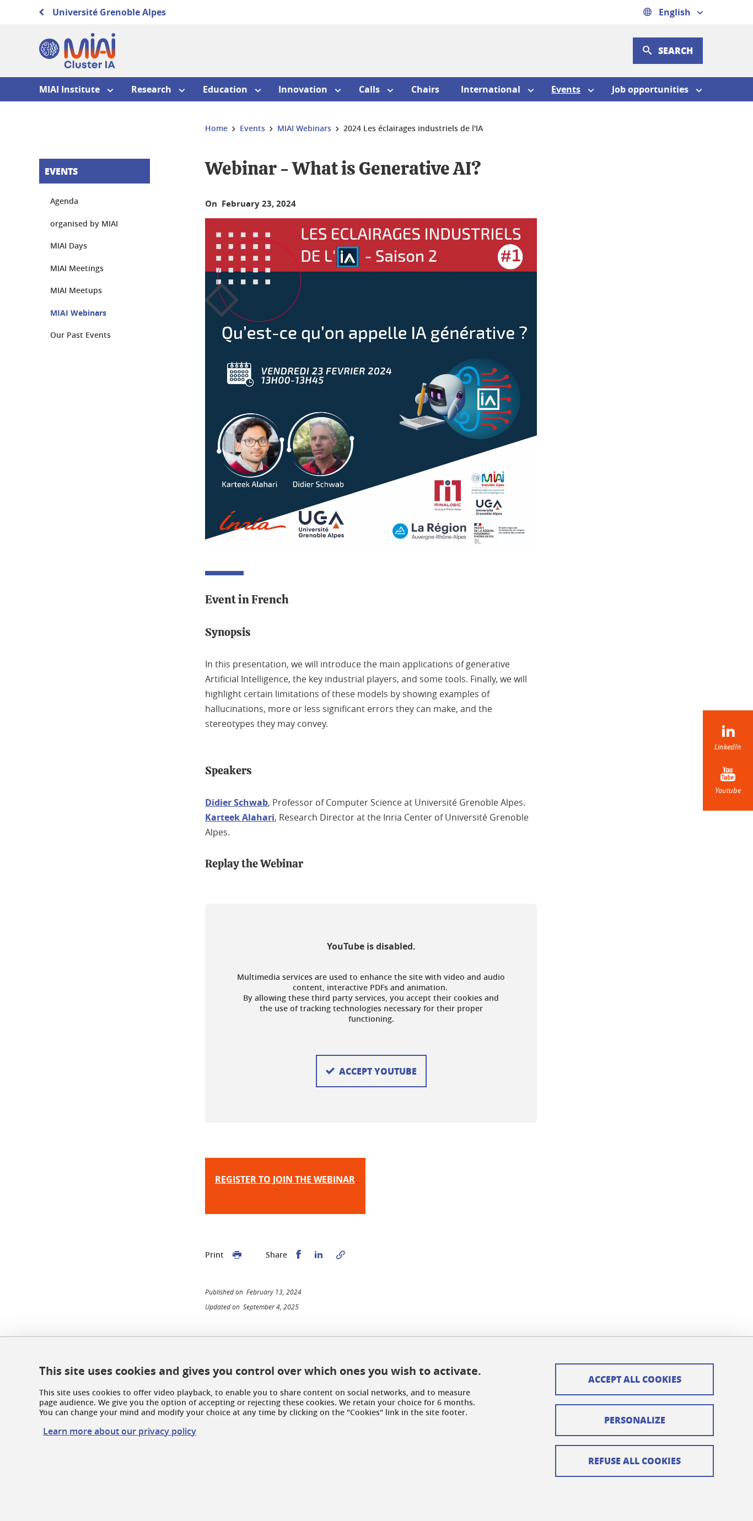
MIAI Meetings (77, 268)
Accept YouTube (378, 1071)
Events (61, 171)
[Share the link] (340, 1255)
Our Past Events (80, 335)
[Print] (237, 1255)
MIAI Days (68, 245)
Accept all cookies (634, 1379)
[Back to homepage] (77, 50)
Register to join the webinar (285, 1179)
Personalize (634, 1420)
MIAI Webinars (78, 313)
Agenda (64, 201)
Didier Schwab (236, 802)
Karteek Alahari (240, 817)
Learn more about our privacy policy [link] (119, 1431)
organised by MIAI (84, 223)
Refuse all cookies (634, 1460)
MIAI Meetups (76, 290)
